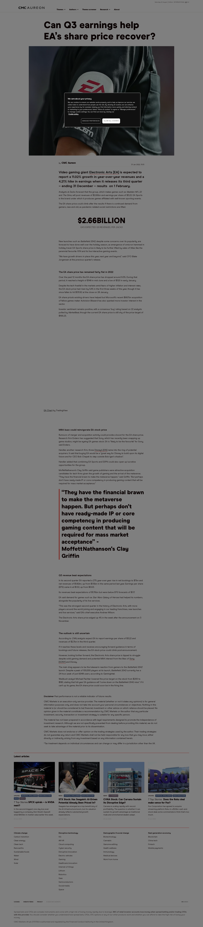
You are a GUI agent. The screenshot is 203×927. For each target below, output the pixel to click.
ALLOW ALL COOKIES (111, 121)
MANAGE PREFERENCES (91, 121)
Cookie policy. (73, 114)
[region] (102, 110)
